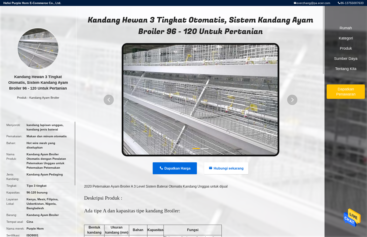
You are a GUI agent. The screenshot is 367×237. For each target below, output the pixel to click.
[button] (109, 100)
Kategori (346, 38)
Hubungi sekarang (229, 168)
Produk (22, 97)
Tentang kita (345, 69)
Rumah (346, 28)
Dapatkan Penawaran (346, 91)
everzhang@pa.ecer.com (313, 3)
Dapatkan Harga (177, 168)
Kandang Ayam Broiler (44, 97)
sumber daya (345, 58)
